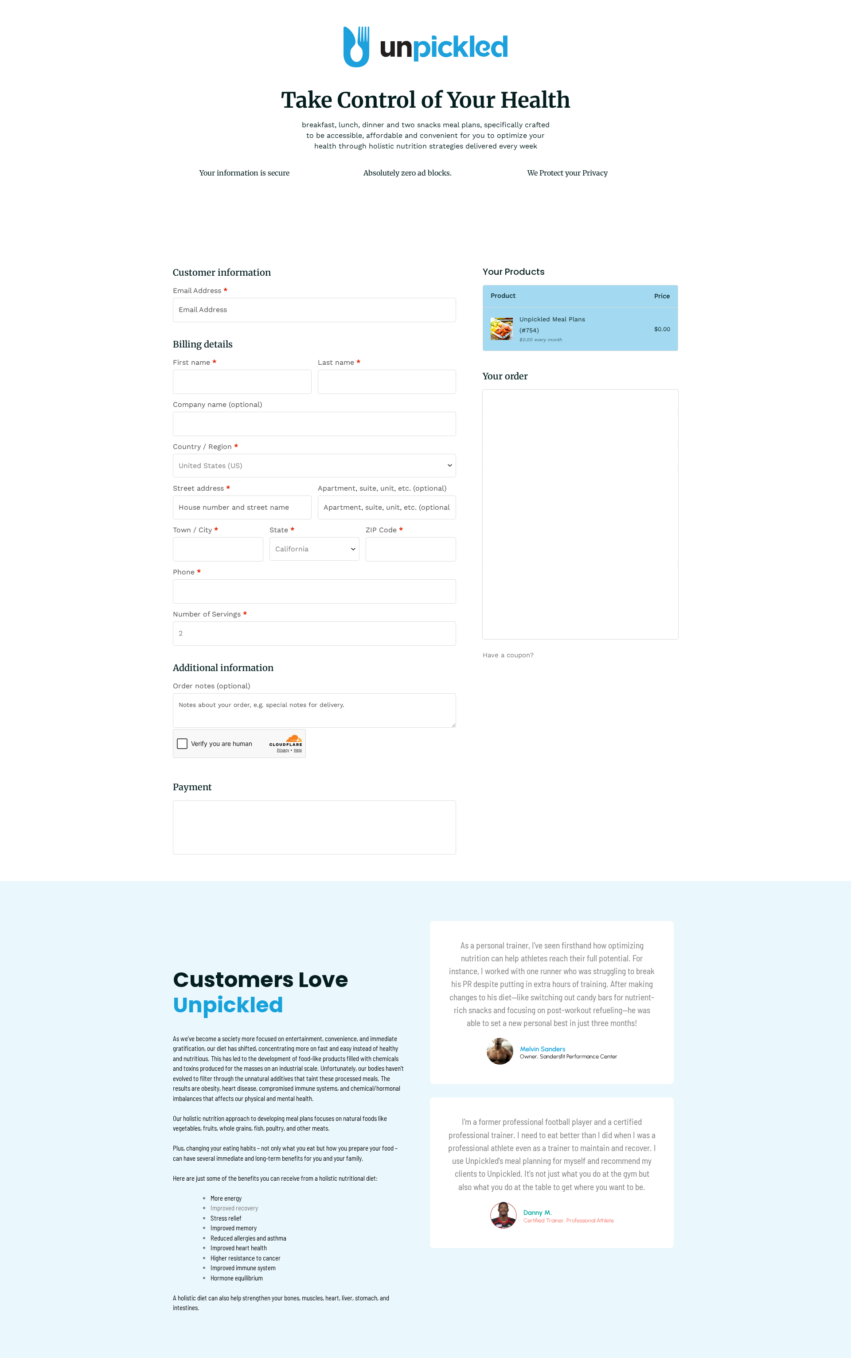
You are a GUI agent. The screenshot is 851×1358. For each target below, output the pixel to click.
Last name (339, 362)
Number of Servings (210, 614)
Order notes (211, 686)
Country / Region (205, 446)
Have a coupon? (508, 655)
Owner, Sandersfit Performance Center (568, 1057)
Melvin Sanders (542, 1049)
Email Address (200, 290)
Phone (187, 572)
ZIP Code (384, 530)
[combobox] (314, 465)
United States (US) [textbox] (210, 465)
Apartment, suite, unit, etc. (382, 488)
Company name (217, 404)
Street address (201, 488)
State (281, 530)
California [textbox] (291, 549)
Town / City (195, 530)
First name (194, 362)
